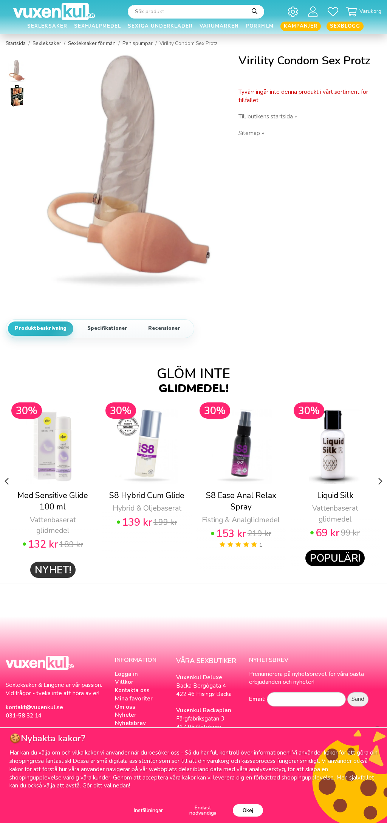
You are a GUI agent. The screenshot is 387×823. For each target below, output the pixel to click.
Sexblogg (345, 26)
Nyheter (125, 715)
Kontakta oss (132, 690)
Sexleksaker (47, 26)
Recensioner (164, 328)
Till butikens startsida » (267, 116)
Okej (248, 810)
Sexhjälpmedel (97, 26)
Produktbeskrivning (41, 328)
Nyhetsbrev (130, 723)
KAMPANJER (300, 26)
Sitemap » (251, 133)
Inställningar (148, 810)
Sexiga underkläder (160, 26)
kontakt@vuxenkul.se (34, 707)
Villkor (124, 682)
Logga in (126, 674)
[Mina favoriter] (334, 11)
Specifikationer (107, 328)
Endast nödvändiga (203, 810)
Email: (257, 699)
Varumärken (219, 26)
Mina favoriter (134, 698)
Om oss (125, 707)
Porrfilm (260, 26)
